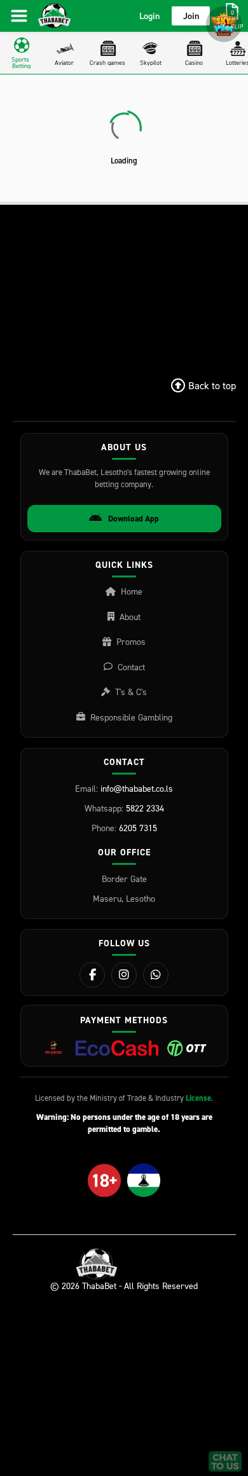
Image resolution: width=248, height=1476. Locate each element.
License (198, 1098)
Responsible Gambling (131, 717)
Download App (133, 518)
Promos (131, 641)
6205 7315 (138, 827)
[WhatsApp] (156, 975)
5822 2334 (145, 808)
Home (131, 591)
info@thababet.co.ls (136, 788)
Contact (131, 666)
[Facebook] (92, 975)
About (130, 616)
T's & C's (131, 691)
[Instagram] (124, 975)
